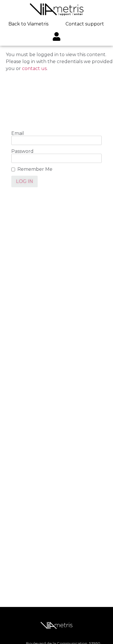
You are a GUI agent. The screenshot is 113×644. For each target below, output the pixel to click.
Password (22, 151)
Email (17, 133)
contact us (34, 68)
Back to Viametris (28, 24)
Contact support (84, 24)
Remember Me (34, 169)
